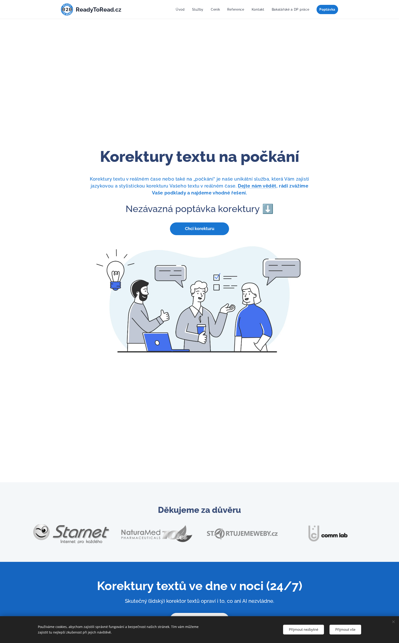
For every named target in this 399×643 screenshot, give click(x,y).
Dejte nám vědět (257, 186)
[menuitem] (181, 9)
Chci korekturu (199, 228)
